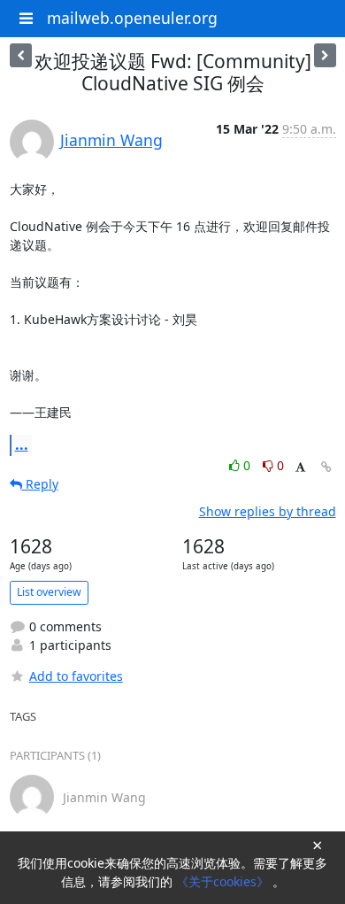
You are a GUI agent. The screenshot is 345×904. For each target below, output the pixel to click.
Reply (40, 483)
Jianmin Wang (111, 140)
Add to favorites (76, 676)
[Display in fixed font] (300, 468)
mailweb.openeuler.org (132, 17)
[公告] (21, 55)
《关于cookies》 (224, 881)
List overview (49, 591)
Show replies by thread (267, 511)
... (21, 444)
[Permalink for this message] (326, 467)
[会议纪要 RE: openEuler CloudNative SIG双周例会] (325, 55)
